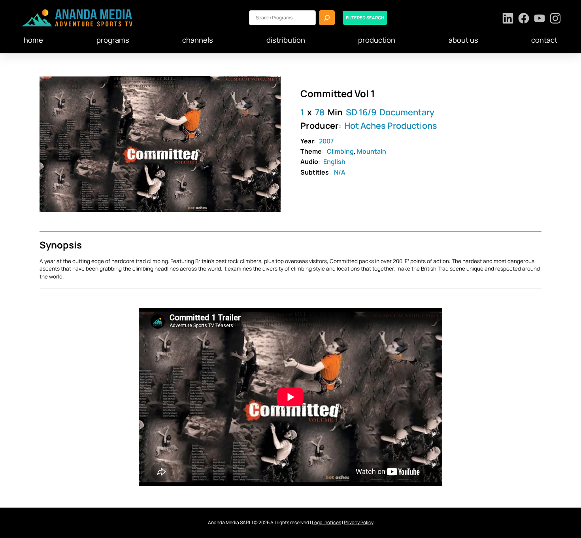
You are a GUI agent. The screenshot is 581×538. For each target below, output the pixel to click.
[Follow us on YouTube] (539, 19)
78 (319, 112)
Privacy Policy (359, 522)
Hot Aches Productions (390, 125)
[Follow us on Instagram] (555, 19)
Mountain (371, 151)
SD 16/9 (361, 112)
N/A (339, 172)
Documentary (406, 112)
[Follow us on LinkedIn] (508, 19)
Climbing (340, 151)
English (334, 161)
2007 (326, 141)
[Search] (327, 17)
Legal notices (326, 522)
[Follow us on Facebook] (524, 19)
